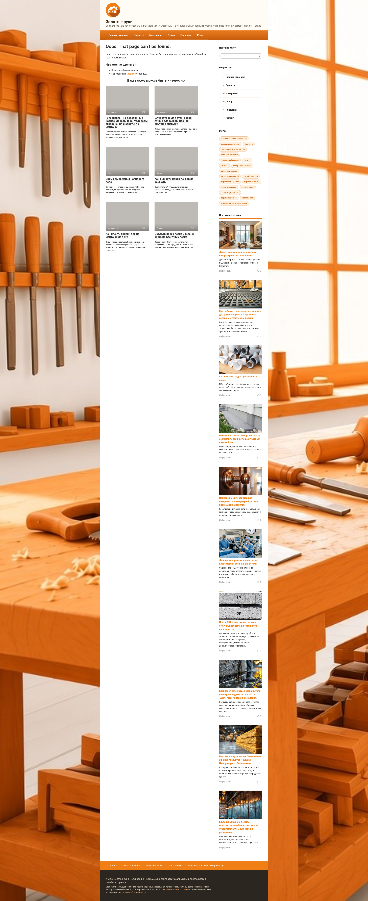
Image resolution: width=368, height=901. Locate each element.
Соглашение (175, 865)
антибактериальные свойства (234, 139)
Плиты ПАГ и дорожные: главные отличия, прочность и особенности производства (238, 626)
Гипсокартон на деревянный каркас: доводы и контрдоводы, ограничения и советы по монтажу (127, 122)
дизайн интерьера (229, 171)
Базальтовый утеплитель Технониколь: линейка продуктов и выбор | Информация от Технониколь (240, 760)
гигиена (224, 165)
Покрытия (185, 35)
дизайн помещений (230, 176)
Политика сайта (154, 865)
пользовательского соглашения (176, 889)
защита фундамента (230, 192)
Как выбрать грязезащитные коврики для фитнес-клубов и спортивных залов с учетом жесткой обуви (240, 314)
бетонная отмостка (229, 155)
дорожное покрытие (230, 182)
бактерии (249, 144)
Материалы (155, 35)
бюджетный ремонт (230, 160)
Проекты (139, 35)
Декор (171, 35)
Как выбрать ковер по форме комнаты (174, 180)
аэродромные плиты (230, 144)
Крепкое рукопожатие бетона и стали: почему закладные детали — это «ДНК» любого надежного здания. (240, 694)
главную (131, 73)
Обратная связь (131, 865)
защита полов (247, 187)
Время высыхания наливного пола (125, 180)
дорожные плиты (251, 182)
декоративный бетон (242, 165)
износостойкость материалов (234, 203)
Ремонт (201, 35)
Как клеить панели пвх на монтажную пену (122, 235)
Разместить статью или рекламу (205, 865)
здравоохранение (229, 198)
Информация (225, 271)
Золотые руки (119, 21)
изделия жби (247, 198)
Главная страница (118, 35)
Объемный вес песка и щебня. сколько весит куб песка (175, 235)
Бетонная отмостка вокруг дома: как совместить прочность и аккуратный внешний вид (239, 439)
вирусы (247, 160)
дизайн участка (251, 176)
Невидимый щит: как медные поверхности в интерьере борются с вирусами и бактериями (238, 501)
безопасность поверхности (233, 149)
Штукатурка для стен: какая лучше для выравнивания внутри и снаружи (173, 121)
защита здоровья (228, 187)
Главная (113, 865)
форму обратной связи (135, 892)
